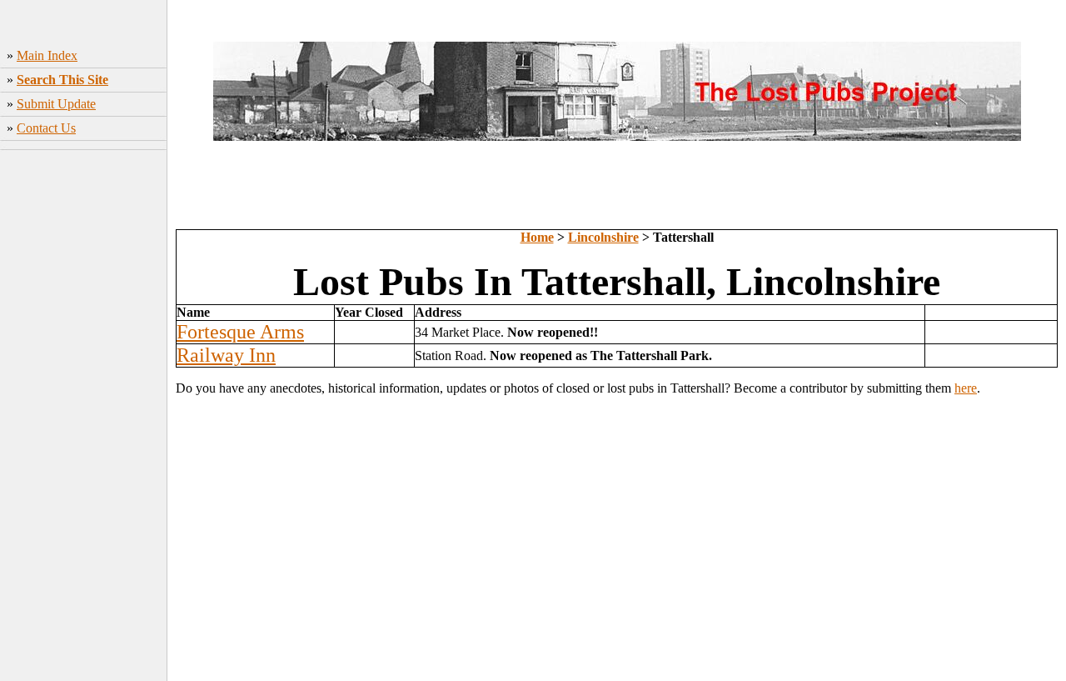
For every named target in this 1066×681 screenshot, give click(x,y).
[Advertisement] (83, 418)
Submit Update (56, 104)
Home (537, 237)
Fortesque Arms (240, 332)
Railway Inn (226, 355)
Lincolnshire (603, 237)
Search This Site (62, 80)
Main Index (47, 55)
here (965, 388)
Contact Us (46, 128)
